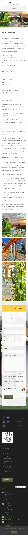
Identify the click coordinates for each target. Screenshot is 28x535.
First (5, 329)
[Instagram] (4, 426)
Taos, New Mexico (7, 498)
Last (5, 336)
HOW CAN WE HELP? (10, 355)
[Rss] (4, 422)
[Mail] (8, 422)
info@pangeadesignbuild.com (9, 519)
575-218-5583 (14, 314)
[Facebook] (4, 417)
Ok (14, 532)
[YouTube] (8, 417)
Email (5, 340)
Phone (5, 348)
